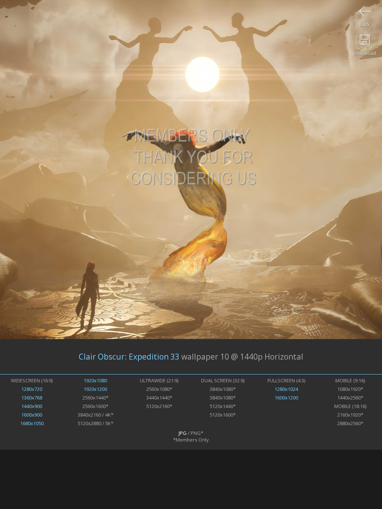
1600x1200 (286, 397)
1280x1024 (286, 389)
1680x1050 (32, 423)
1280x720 (31, 389)
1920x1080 (95, 380)
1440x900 (31, 406)
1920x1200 (95, 389)
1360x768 (31, 397)
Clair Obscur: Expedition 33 (129, 356)
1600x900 (31, 414)
